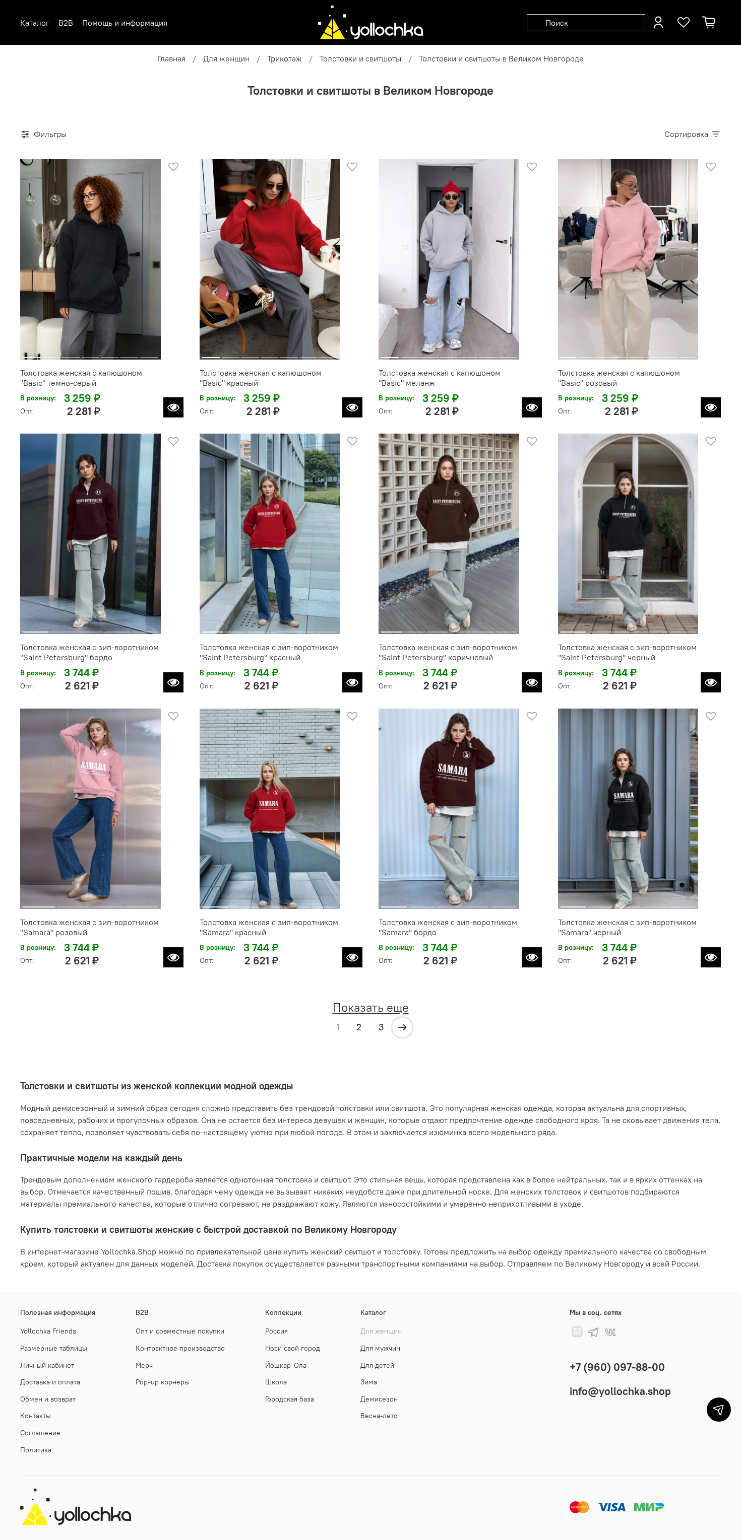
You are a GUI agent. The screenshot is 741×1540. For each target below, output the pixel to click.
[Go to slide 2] (51, 354)
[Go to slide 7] (149, 354)
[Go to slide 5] (109, 354)
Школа (276, 1381)
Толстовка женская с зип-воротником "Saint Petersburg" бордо (89, 652)
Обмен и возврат (48, 1399)
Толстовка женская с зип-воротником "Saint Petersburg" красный (269, 652)
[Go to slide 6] (129, 354)
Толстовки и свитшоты (360, 58)
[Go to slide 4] (90, 354)
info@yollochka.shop (620, 1391)
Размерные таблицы (53, 1348)
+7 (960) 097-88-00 (617, 1367)
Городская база (289, 1399)
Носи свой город (292, 1348)
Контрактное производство (180, 1348)
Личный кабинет (47, 1365)
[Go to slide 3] (71, 354)
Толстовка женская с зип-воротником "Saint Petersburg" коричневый (448, 652)
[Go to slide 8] (688, 354)
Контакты (35, 1415)
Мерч (144, 1365)
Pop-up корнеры (163, 1381)
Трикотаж (284, 58)
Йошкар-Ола (285, 1365)
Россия (276, 1331)
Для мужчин (380, 1348)
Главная (172, 58)
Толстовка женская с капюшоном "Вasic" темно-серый (81, 378)
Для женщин (226, 58)
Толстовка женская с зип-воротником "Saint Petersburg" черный (627, 652)
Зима (368, 1381)
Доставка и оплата (50, 1381)
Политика (35, 1449)
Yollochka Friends (48, 1331)
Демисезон (379, 1399)
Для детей (377, 1365)
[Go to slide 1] (31, 354)
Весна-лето (379, 1415)
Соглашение (40, 1432)
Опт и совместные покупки (180, 1331)
